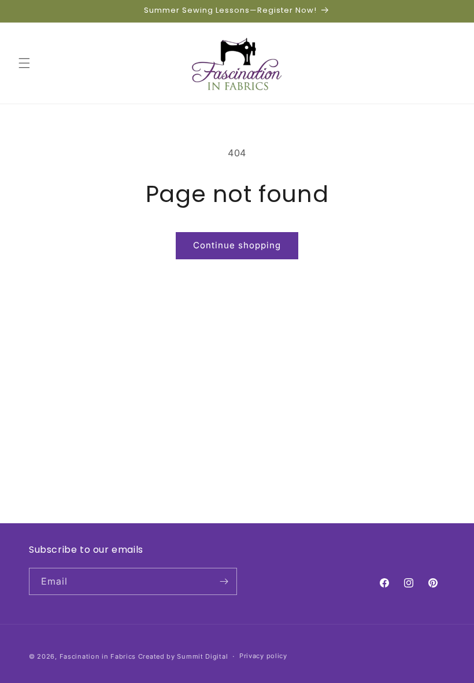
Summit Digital (202, 656)
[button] (24, 63)
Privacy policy (263, 656)
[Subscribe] (223, 581)
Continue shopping (237, 245)
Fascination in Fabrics (98, 656)
